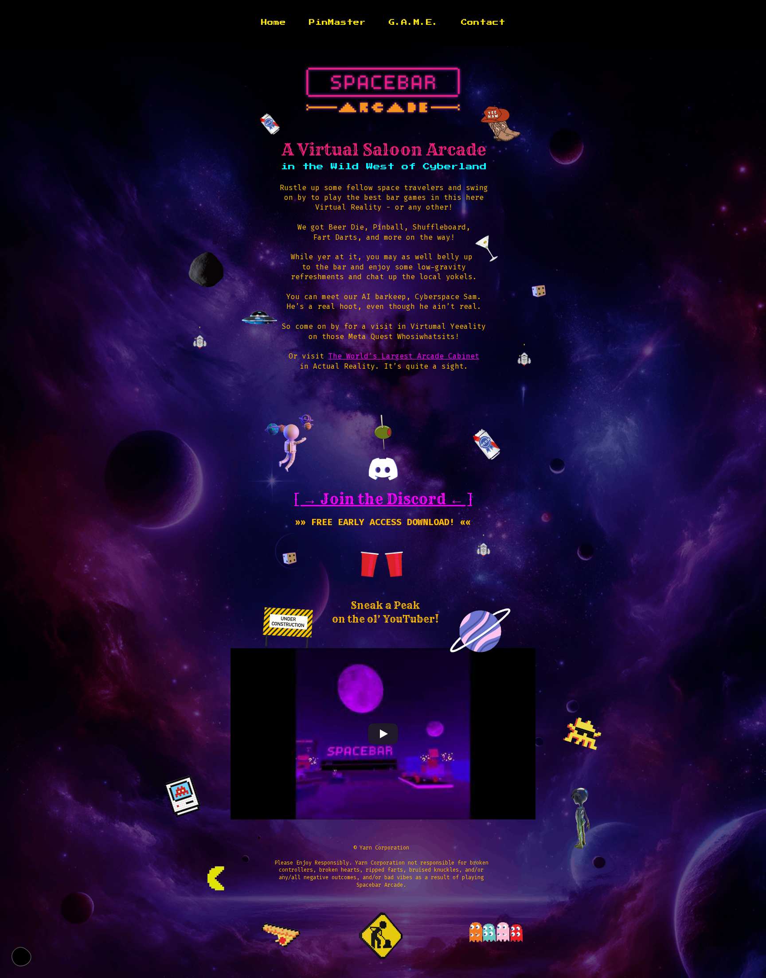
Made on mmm (21, 956)
